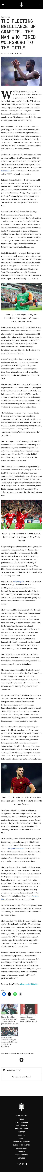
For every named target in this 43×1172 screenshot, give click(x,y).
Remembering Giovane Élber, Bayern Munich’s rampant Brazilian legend (21, 537)
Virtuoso (21, 1158)
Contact (21, 1132)
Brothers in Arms (21, 1129)
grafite (22, 1053)
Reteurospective (21, 1155)
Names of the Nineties (21, 1145)
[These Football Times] (21, 4)
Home (21, 1138)
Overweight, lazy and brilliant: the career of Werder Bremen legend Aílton (21, 318)
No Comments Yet (14, 1070)
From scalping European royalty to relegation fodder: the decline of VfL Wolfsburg (9, 1041)
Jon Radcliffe (17, 53)
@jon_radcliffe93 (28, 984)
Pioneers (21, 1151)
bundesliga (15, 1053)
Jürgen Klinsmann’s (16, 848)
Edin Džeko (5, 171)
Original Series (21, 1148)
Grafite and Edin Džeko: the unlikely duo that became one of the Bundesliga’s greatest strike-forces (9, 1019)
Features (5, 17)
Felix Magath (18, 581)
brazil (7, 1053)
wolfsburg (30, 1053)
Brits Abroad (21, 1125)
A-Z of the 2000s (21, 1116)
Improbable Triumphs (21, 1142)
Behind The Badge (21, 1122)
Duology (21, 1135)
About (21, 1119)
